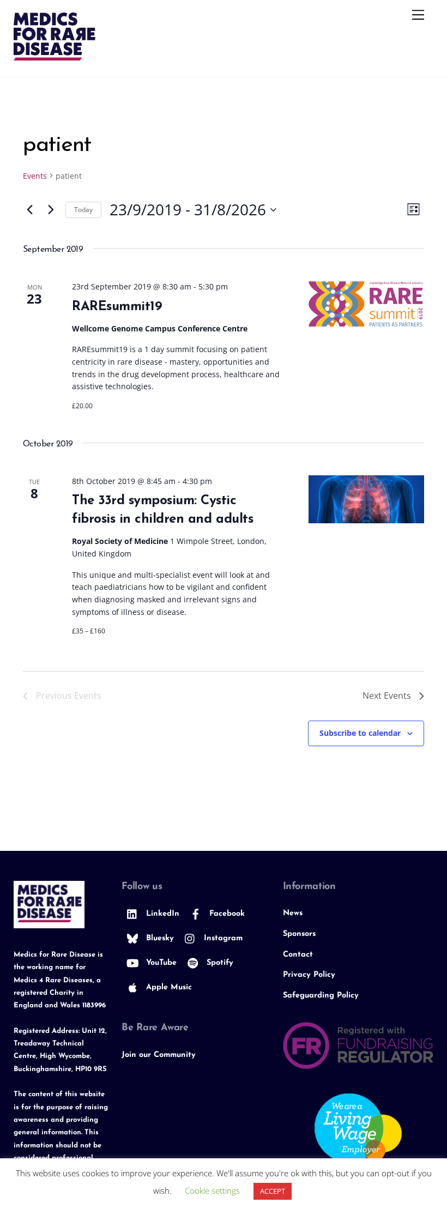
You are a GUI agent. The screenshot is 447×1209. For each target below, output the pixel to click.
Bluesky (158, 938)
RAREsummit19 (117, 306)
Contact (298, 955)
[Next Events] (50, 209)
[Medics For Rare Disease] (54, 56)
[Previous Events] (29, 209)
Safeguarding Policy (321, 996)
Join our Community (159, 1055)
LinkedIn (161, 914)
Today (83, 209)
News (293, 913)
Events (35, 176)
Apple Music (167, 987)
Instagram (222, 938)
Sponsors (299, 934)
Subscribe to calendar (360, 733)
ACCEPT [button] (272, 1191)
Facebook (226, 914)
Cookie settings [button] (212, 1190)
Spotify (218, 963)
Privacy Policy (309, 975)
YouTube (160, 963)
